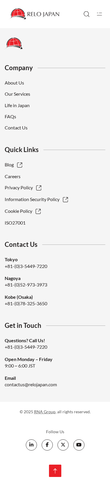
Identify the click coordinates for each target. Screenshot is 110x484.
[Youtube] (79, 445)
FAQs (10, 116)
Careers (13, 176)
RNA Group (44, 411)
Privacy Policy (19, 187)
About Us (14, 82)
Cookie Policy (18, 211)
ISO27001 (15, 222)
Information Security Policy (32, 199)
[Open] (99, 14)
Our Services (17, 94)
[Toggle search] (86, 14)
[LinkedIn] (31, 445)
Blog (9, 164)
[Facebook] (47, 445)
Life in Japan (17, 105)
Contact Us (16, 127)
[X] (63, 445)
